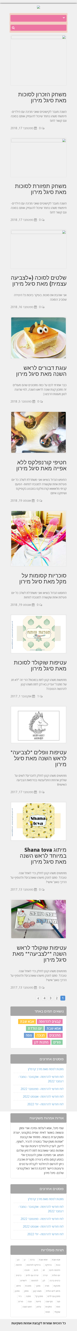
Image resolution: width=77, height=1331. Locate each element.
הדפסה (19, 1264)
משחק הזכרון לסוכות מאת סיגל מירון (42, 97)
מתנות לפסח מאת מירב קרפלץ (46, 1069)
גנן (18, 1259)
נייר (19, 1296)
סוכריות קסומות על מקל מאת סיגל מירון (43, 578)
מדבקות (57, 1285)
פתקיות (48, 1306)
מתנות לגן (41, 1042)
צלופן (38, 1306)
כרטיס (18, 1275)
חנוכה (41, 1035)
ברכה (32, 1259)
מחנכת (28, 1285)
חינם (36, 1270)
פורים (57, 1042)
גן (24, 1259)
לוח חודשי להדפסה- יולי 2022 (45, 1104)
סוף (58, 1301)
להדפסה (34, 1280)
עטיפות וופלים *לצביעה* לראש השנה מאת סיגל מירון (38, 758)
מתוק (26, 1291)
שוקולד (57, 1311)
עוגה (30, 1301)
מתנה (28, 1296)
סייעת (38, 1301)
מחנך (38, 1285)
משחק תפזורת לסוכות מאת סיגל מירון (41, 189)
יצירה (45, 1275)
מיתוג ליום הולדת (53, 1291)
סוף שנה (49, 1301)
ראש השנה (27, 1306)
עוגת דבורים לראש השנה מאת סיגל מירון (41, 371)
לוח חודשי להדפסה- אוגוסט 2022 (43, 1096)
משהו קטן (37, 1291)
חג (44, 1270)
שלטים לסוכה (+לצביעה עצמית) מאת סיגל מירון (39, 280)
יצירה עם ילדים (32, 1275)
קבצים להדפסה (50, 1021)
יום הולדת (35, 1028)
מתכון (17, 1291)
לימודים (23, 1280)
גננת (58, 1264)
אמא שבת (54, 1028)
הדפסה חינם (54, 1270)
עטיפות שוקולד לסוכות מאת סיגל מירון (40, 665)
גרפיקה (48, 1264)
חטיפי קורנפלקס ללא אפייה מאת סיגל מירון (41, 465)
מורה (47, 1285)
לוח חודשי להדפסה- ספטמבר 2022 (42, 1089)
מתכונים (55, 1035)
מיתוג (18, 1285)
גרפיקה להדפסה (33, 1264)
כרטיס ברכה (55, 1280)
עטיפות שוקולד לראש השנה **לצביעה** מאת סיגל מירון (40, 954)
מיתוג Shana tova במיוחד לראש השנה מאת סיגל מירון (43, 856)
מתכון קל (39, 1296)
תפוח (47, 1311)
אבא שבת (27, 1021)
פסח (29, 1035)
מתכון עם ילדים (53, 1296)
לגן (44, 1280)
